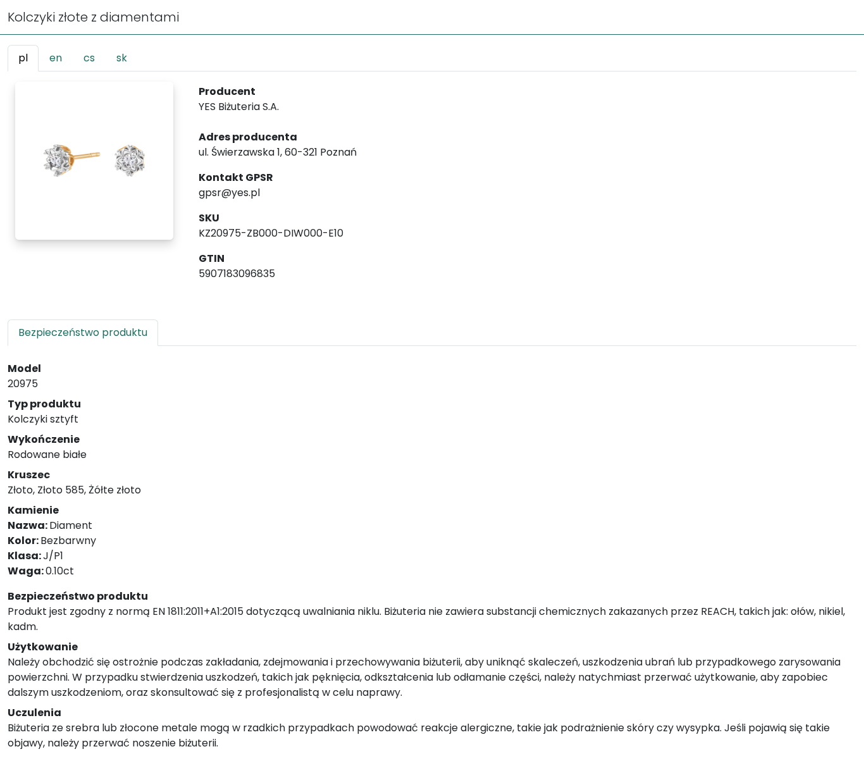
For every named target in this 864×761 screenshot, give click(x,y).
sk (121, 58)
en (55, 58)
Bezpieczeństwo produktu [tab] (82, 332)
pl (23, 58)
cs (89, 58)
